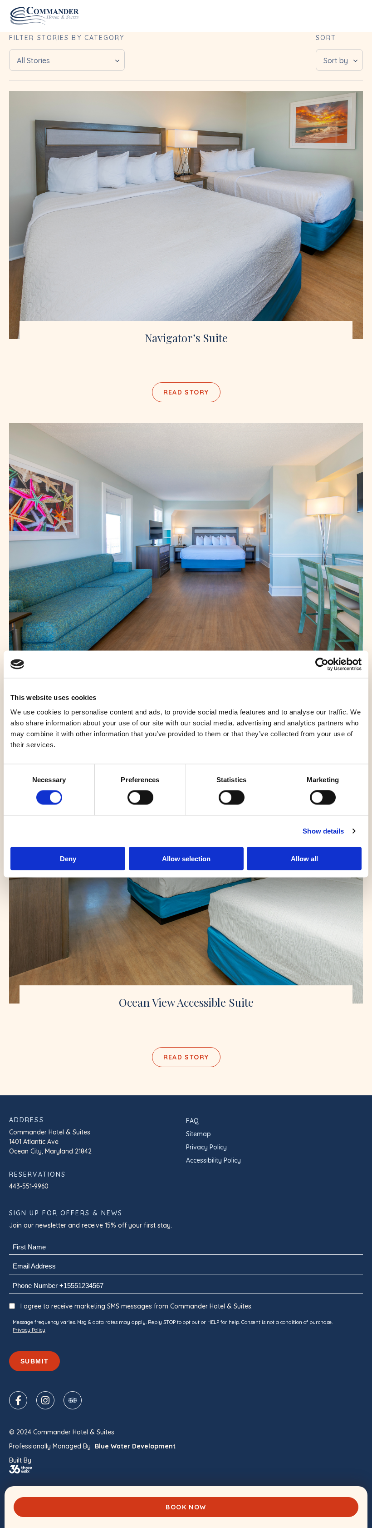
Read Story (186, 392)
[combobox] (67, 60)
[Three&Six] (186, 1469)
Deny (68, 858)
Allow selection (186, 858)
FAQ (192, 1121)
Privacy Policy (206, 1147)
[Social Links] (18, 1400)
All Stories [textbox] (33, 60)
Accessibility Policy (213, 1160)
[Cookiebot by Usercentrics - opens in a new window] (322, 664)
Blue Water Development (135, 1446)
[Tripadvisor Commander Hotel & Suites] (73, 1400)
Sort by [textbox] (335, 60)
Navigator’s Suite (186, 338)
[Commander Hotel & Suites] (186, 215)
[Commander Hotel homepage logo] (44, 16)
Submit (34, 1361)
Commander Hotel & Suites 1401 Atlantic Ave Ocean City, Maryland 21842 (50, 1141)
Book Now (186, 1507)
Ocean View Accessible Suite (186, 1002)
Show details (323, 831)
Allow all (304, 858)
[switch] (140, 797)
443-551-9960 (29, 1186)
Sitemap (198, 1134)
